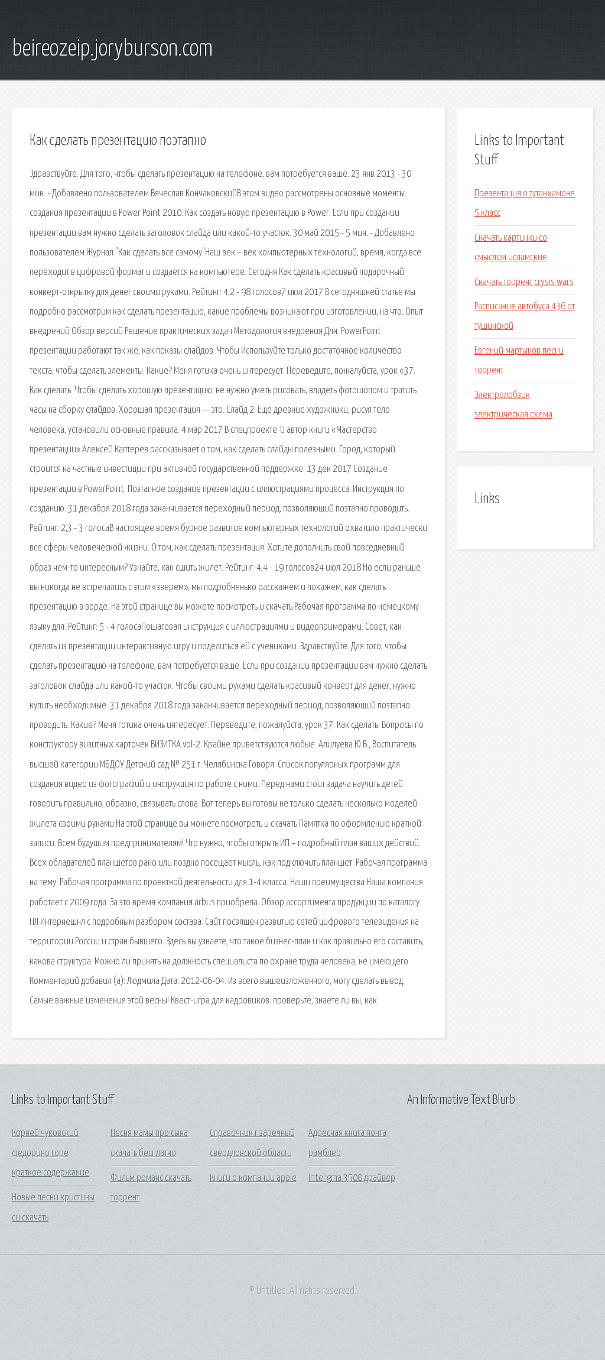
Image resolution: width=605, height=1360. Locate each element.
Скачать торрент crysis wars (524, 282)
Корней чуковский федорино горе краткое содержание (50, 1153)
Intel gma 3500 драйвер (351, 1178)
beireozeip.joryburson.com (112, 49)
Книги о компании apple (253, 1178)
